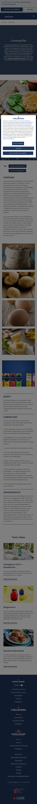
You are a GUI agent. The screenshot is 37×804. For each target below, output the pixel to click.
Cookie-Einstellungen (18, 143)
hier (23, 135)
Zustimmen (18, 148)
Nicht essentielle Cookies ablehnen (18, 153)
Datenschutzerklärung (8, 138)
